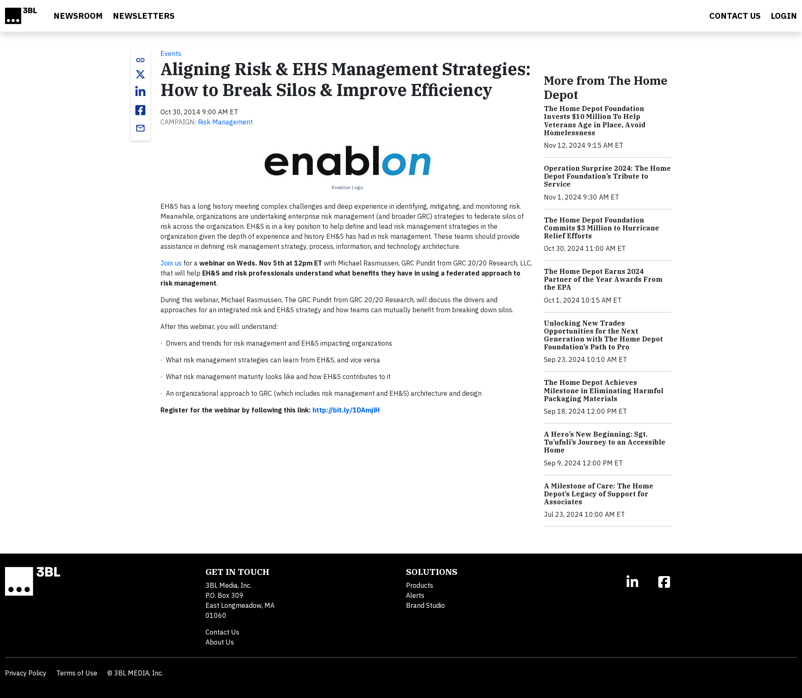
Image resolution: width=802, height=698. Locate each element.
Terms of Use (76, 673)
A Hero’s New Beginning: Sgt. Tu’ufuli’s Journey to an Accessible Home (604, 442)
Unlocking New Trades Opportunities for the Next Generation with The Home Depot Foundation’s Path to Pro (603, 335)
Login (784, 15)
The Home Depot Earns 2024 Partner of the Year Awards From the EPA (603, 279)
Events (170, 53)
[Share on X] (140, 74)
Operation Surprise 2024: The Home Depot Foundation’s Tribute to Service (607, 176)
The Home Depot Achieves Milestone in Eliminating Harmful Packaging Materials (603, 390)
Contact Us (222, 632)
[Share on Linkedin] (140, 92)
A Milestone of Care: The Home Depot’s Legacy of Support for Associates (598, 494)
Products (419, 585)
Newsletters (144, 15)
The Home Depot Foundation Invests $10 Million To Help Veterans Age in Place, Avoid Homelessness (594, 120)
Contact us (735, 15)
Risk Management (225, 122)
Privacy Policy (25, 673)
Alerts (415, 595)
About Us (220, 642)
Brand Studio (425, 605)
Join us (171, 263)
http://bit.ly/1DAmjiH (346, 410)
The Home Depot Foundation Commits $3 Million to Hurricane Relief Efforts (601, 228)
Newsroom (78, 15)
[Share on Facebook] (140, 110)
